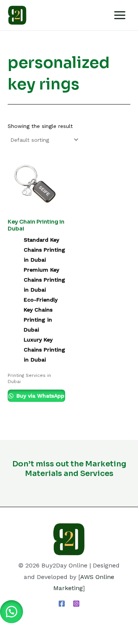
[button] (11, 611)
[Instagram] (76, 603)
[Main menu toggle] (119, 15)
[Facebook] (61, 603)
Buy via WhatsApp (39, 396)
